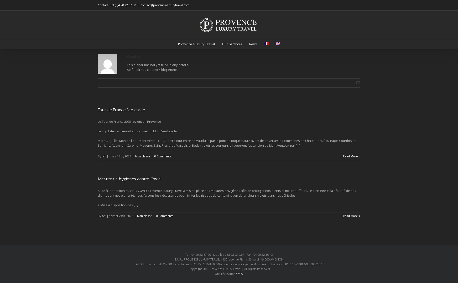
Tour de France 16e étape (121, 109)
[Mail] (358, 83)
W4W (239, 274)
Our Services (232, 44)
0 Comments (162, 156)
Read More (350, 156)
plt (103, 156)
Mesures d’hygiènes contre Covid (129, 179)
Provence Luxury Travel (196, 44)
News (253, 44)
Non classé (142, 156)
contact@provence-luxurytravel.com (165, 5)
